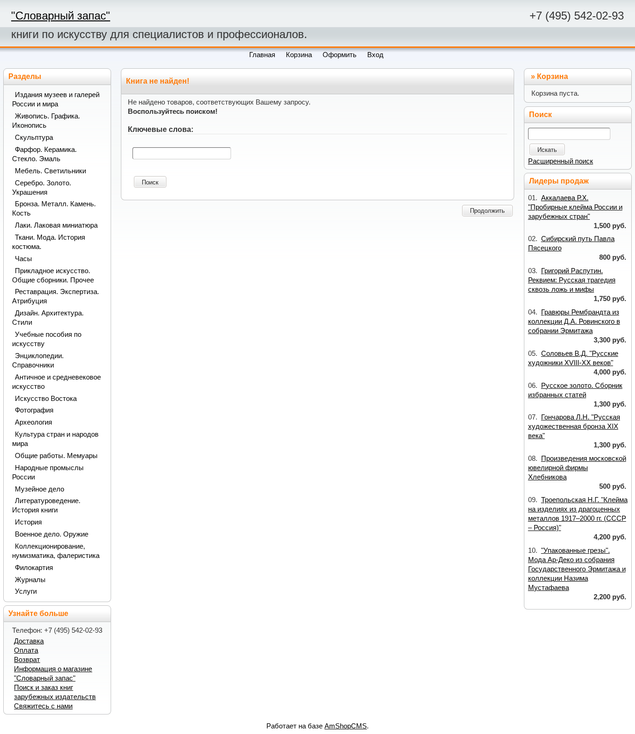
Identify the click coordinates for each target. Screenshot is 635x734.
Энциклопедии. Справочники (38, 360)
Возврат (27, 659)
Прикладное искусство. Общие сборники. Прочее (53, 275)
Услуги (26, 591)
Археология (33, 422)
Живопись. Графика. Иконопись (46, 120)
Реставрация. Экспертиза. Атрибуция (55, 296)
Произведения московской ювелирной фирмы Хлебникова (577, 468)
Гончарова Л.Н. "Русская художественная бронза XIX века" (574, 426)
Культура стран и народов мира (55, 439)
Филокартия (34, 567)
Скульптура (34, 137)
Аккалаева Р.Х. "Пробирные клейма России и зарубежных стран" (575, 207)
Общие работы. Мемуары (56, 455)
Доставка (29, 641)
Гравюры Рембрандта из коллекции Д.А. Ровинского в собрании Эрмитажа (574, 321)
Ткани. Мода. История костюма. (48, 242)
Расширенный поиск (560, 161)
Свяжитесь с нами (43, 706)
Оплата (26, 650)
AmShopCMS (345, 726)
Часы (23, 258)
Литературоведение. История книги (46, 505)
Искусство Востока (46, 398)
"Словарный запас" (60, 15)
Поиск (150, 182)
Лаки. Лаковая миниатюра (56, 225)
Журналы (30, 579)
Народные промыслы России (48, 472)
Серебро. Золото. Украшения (41, 187)
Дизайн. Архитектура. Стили (48, 317)
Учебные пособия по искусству (46, 339)
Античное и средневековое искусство (56, 382)
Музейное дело (39, 489)
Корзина (552, 76)
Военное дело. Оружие (51, 534)
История (28, 522)
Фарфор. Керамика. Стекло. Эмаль (44, 154)
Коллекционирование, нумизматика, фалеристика (55, 551)
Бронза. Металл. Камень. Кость (54, 208)
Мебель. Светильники (50, 171)
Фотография (34, 410)
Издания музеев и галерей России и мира (55, 99)
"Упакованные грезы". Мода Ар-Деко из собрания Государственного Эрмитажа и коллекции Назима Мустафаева (577, 569)
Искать (547, 149)
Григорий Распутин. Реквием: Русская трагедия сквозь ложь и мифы (571, 280)
